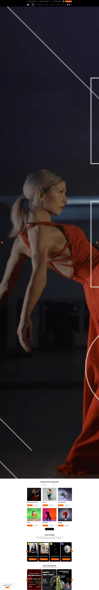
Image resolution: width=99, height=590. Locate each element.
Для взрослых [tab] (44, 484)
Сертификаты (63, 4)
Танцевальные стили (40, 4)
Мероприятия (52, 4)
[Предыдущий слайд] (2, 242)
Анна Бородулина (66, 556)
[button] (68, 1)
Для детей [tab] (55, 484)
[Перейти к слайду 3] (49, 477)
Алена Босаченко (55, 556)
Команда (58, 4)
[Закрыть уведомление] (13, 584)
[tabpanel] (49, 507)
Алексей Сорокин (44, 556)
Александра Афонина (32, 556)
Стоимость (47, 4)
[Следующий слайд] (97, 242)
